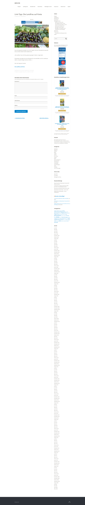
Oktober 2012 (56, 434)
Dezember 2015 (56, 378)
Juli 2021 (55, 297)
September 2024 (57, 255)
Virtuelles (55, 167)
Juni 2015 (55, 387)
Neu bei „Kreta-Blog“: (60, 196)
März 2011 (56, 457)
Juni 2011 (55, 454)
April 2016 (55, 372)
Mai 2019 (55, 326)
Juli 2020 (55, 312)
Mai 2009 (55, 485)
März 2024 (56, 264)
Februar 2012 (56, 445)
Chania (65, 211)
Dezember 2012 (56, 431)
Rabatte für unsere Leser (59, 22)
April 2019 (55, 327)
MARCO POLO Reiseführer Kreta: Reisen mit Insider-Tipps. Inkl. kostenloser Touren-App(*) (62, 107)
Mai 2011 (55, 455)
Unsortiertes (32, 70)
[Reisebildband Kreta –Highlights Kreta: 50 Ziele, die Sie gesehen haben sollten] (62, 119)
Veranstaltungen (57, 164)
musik (69, 217)
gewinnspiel (64, 214)
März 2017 (56, 356)
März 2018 (56, 338)
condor (67, 211)
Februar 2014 (56, 411)
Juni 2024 (55, 259)
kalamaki (67, 215)
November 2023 (56, 268)
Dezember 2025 (56, 235)
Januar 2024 (56, 267)
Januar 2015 (56, 395)
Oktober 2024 (56, 253)
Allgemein (55, 150)
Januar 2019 (56, 330)
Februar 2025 (56, 247)
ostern (66, 218)
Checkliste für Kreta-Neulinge (60, 29)
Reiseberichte (32, 6)
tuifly (55, 221)
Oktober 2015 (56, 381)
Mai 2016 (55, 371)
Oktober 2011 (56, 449)
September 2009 (57, 481)
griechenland (57, 215)
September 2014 (57, 401)
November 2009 (56, 478)
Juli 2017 (55, 350)
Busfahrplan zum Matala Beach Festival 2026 (61, 201)
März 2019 (56, 329)
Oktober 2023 (56, 270)
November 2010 (56, 463)
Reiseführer (62, 219)
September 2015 (57, 383)
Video (55, 165)
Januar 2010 (56, 475)
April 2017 (55, 354)
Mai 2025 (55, 243)
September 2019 (57, 321)
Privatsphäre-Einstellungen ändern (61, 33)
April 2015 (55, 390)
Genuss (62, 214)
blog (24, 71)
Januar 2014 (56, 413)
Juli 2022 (55, 285)
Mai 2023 (55, 276)
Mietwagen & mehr (48, 6)
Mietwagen (66, 217)
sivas (64, 219)
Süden (32, 71)
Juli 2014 (55, 404)
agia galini (21, 71)
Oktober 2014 (56, 399)
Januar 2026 (56, 234)
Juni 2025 (55, 241)
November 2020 (56, 307)
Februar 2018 (56, 339)
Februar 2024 (56, 265)
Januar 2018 (56, 341)
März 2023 (56, 279)
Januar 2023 (56, 280)
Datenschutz (63, 6)
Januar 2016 (56, 377)
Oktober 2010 (56, 464)
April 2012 (55, 442)
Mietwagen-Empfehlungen (59, 27)
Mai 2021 (55, 300)
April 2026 (55, 231)
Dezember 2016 (56, 360)
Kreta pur (17, 3)
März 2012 (56, 443)
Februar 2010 (56, 473)
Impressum (56, 6)
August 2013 (56, 419)
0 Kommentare (23, 16)
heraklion (65, 215)
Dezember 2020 (56, 306)
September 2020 (57, 309)
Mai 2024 (55, 261)
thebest (68, 219)
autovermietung (57, 211)
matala (62, 217)
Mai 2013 (55, 424)
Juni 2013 (55, 422)
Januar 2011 (56, 460)
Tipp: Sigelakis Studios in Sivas (60, 23)
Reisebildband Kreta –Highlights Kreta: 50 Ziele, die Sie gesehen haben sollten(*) (62, 124)
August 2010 (56, 466)
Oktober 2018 (56, 335)
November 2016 (56, 362)
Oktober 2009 (56, 479)
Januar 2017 (56, 359)
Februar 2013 (56, 428)
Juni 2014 (55, 405)
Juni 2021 (55, 298)
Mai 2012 (55, 440)
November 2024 (56, 252)
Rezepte (19, 6)
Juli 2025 (55, 240)
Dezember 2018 (56, 332)
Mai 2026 (55, 229)
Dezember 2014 (56, 396)
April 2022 (55, 288)
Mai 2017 (55, 353)
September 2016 (57, 365)
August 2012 (56, 437)
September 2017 (57, 347)
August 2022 (56, 283)
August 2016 (56, 366)
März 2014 (56, 410)
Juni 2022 (55, 286)
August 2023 (56, 273)
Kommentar (17, 81)
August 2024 (56, 256)
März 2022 (56, 289)
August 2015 (56, 384)
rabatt (69, 218)
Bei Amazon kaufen (62, 93)
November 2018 (56, 333)
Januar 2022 (56, 292)
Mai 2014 (55, 407)
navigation (55, 218)
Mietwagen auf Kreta (57, 177)
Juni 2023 (55, 274)
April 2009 (55, 487)
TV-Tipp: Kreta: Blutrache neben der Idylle (61, 198)
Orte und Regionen (57, 159)
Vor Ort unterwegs (57, 168)
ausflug (63, 210)
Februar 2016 (56, 375)
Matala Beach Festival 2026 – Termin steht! (61, 189)
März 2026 (56, 232)
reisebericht (29, 71)
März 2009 (56, 488)
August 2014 (56, 402)
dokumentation (56, 212)
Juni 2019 (55, 324)
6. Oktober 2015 (17, 16)
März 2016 (56, 374)
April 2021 (55, 301)
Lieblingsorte (25, 6)
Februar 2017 (56, 357)
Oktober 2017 (56, 345)
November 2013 (56, 416)
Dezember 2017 (56, 342)
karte (55, 217)
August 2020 (56, 310)
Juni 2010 (55, 469)
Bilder (55, 152)
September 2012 (57, 436)
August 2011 (56, 452)
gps (66, 214)
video (60, 221)
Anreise (55, 151)
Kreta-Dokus (40, 6)
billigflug (61, 211)
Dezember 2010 (56, 461)
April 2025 (55, 244)
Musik (55, 158)
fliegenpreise (64, 212)
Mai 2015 (55, 389)
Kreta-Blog (56, 175)
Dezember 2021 (56, 294)
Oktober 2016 (56, 363)
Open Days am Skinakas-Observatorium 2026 (61, 188)
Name (16, 95)
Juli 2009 (55, 484)
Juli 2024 (55, 258)
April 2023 (55, 277)
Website (16, 105)
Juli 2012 (55, 439)
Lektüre (55, 157)
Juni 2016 (55, 369)
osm (65, 218)
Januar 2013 (56, 430)
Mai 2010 (55, 470)
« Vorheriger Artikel (20, 118)
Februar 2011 (56, 458)
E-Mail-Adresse (17, 100)
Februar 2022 (56, 291)
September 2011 (57, 451)
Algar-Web (56, 174)
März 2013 (56, 427)
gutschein (62, 215)
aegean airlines (56, 210)
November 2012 (56, 433)
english (69, 6)
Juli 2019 (55, 323)
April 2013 (55, 425)
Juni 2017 (55, 351)
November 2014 (56, 398)
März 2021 (56, 303)
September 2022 (57, 282)
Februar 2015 (56, 393)
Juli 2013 (55, 421)
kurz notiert (22, 70)
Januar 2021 (56, 304)
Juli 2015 (55, 386)
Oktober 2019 (56, 320)
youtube (56, 222)
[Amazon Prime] (62, 90)
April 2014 (55, 408)
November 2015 (56, 380)
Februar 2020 (56, 318)
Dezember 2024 (56, 250)
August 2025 (56, 238)
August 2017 (56, 348)
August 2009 (56, 482)
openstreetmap (62, 218)
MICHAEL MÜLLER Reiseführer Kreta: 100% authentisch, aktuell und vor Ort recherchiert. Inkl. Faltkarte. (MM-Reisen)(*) (62, 88)
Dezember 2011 (56, 448)
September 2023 (57, 271)
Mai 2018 (55, 336)
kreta (26, 71)
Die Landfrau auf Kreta (20, 66)
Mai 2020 (55, 315)
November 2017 (56, 344)
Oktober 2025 (56, 237)
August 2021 (56, 295)
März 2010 (56, 472)
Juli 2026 (55, 228)
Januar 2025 (56, 249)
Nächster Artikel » (44, 118)
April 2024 (55, 262)
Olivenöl (59, 218)
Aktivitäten (56, 148)
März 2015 (56, 392)
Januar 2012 (56, 446)
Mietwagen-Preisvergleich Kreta (60, 28)
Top (69, 502)
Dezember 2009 (56, 476)
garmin (59, 214)
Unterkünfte (56, 163)
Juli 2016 (55, 368)
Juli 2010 (55, 467)
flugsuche (56, 214)
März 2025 (56, 246)
